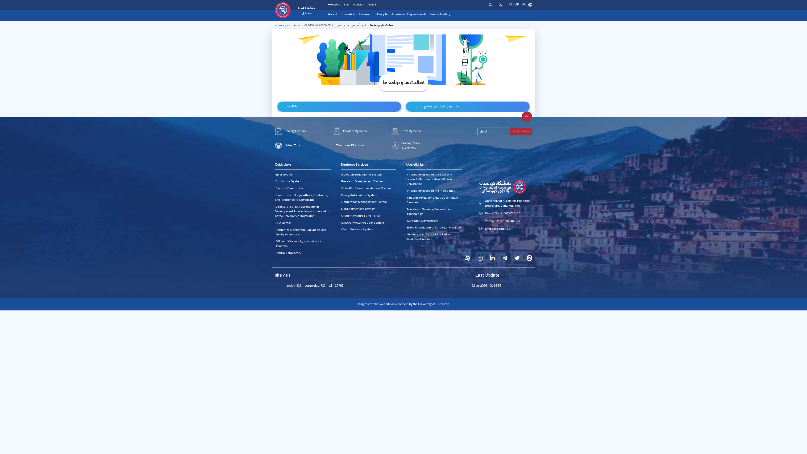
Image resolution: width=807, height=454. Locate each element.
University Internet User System (362, 222)
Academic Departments (409, 14)
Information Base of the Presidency (431, 191)
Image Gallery (440, 14)
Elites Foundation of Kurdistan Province (434, 227)
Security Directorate (289, 188)
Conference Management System (364, 202)
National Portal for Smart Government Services (432, 200)
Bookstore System (288, 181)
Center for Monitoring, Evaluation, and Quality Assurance (301, 232)
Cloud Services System (357, 229)
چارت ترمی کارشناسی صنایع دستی (437, 106)
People (382, 14)
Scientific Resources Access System (366, 188)
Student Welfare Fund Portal (360, 216)
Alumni (372, 5)
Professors (334, 5)
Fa (510, 4)
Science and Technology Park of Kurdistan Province (428, 237)
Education (348, 14)
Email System (284, 174)
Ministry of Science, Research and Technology (429, 211)
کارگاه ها (292, 106)
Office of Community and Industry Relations (298, 244)
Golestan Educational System (361, 174)
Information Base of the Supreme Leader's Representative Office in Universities (429, 179)
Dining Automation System (359, 195)
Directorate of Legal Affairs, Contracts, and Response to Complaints (301, 197)
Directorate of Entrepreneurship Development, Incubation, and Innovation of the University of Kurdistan (302, 212)
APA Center (283, 223)
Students (358, 5)
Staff (346, 5)
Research (366, 14)
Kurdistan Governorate (422, 221)
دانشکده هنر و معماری (307, 10)
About (332, 14)
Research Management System (362, 181)
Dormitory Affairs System (358, 209)
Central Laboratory (288, 253)
